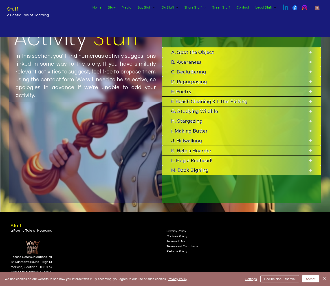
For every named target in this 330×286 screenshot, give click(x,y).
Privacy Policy (176, 231)
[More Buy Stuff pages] (154, 8)
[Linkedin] (285, 7)
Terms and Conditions (182, 246)
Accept (310, 279)
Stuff (12, 9)
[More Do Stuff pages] (177, 8)
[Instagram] (304, 7)
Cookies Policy (177, 236)
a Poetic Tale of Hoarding (28, 15)
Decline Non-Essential (279, 279)
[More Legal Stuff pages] (275, 8)
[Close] (324, 278)
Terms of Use (176, 241)
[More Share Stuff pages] (204, 8)
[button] (317, 7)
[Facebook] (295, 7)
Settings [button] (251, 279)
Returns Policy (177, 251)
